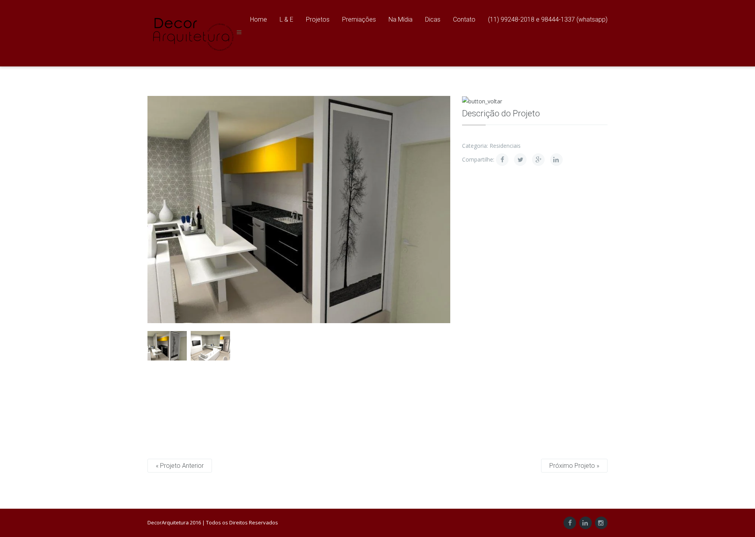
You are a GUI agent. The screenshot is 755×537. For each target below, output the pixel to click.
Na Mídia (400, 19)
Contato (464, 19)
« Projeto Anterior (180, 465)
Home (258, 19)
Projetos (318, 19)
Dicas (432, 19)
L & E (286, 19)
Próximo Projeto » (574, 465)
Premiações (359, 19)
